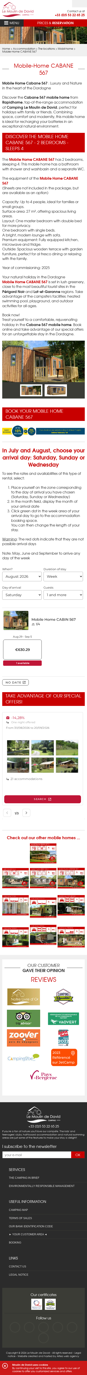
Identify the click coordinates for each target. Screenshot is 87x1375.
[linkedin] (57, 1327)
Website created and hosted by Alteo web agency (48, 1356)
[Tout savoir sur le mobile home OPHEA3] (43, 942)
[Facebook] (15, 1327)
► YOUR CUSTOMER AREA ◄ (28, 1234)
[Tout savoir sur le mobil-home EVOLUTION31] (43, 895)
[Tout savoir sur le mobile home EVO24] (15, 913)
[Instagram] (43, 1327)
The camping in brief (24, 1177)
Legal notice (18, 1274)
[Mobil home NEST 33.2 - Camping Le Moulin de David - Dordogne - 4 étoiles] (43, 885)
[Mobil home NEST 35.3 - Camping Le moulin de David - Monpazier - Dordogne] (15, 885)
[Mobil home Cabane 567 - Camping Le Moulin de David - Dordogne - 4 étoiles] (71, 885)
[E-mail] (72, 1327)
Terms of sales (20, 1218)
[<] (14, 390)
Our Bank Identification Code (31, 1226)
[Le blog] (43, 1338)
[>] (73, 390)
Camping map (18, 1210)
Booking (15, 1242)
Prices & (55, 22)
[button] (5, 1366)
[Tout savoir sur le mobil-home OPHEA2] (15, 944)
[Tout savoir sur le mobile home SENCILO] (43, 915)
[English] (79, 3)
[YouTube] (29, 1327)
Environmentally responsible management (42, 1186)
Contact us (17, 1266)
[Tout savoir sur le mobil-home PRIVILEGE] (71, 945)
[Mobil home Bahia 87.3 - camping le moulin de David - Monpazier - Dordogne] (43, 861)
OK (77, 1154)
